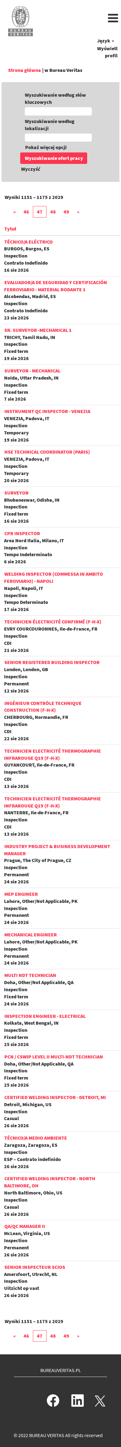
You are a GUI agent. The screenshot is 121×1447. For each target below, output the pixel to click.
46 (26, 212)
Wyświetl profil (107, 52)
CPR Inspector (22, 533)
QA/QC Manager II (24, 1226)
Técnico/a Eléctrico (28, 242)
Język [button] (104, 40)
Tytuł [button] (10, 229)
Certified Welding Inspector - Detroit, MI (55, 1097)
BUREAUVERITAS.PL (60, 1370)
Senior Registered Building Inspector (52, 662)
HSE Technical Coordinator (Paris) (47, 452)
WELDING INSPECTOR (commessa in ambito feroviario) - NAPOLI (53, 577)
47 (40, 212)
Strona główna (24, 70)
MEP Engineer (21, 894)
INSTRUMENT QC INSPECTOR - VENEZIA (47, 411)
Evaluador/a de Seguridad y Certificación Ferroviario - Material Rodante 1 (55, 285)
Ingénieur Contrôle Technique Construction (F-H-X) (43, 706)
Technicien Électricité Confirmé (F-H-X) (52, 621)
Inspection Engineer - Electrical (45, 1016)
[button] (80, 19)
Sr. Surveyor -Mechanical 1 (38, 330)
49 (66, 212)
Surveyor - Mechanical (32, 370)
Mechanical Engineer (30, 934)
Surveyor (16, 493)
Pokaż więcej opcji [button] (46, 147)
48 (53, 212)
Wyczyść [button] (30, 169)
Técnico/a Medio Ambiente (35, 1138)
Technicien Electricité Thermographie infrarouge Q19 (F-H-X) (52, 754)
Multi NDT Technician (30, 975)
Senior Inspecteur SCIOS (34, 1267)
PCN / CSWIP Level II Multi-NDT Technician (53, 1056)
